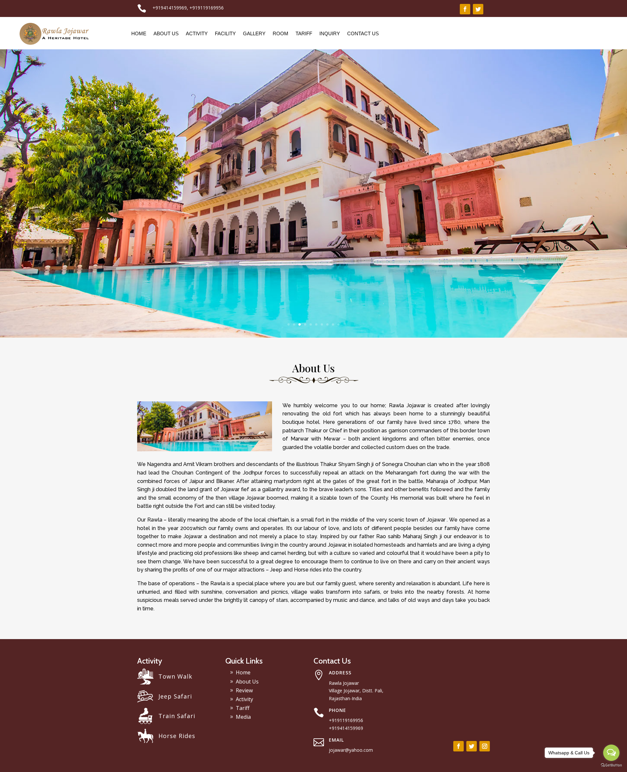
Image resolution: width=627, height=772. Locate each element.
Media (243, 716)
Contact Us (363, 33)
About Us (166, 33)
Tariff (304, 33)
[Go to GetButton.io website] (611, 765)
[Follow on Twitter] (478, 9)
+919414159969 (170, 8)
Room (280, 33)
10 (338, 324)
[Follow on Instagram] (484, 746)
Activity (197, 33)
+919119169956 (206, 8)
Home (138, 33)
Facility (225, 33)
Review (244, 690)
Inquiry (329, 33)
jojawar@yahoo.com (351, 750)
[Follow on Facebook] (465, 9)
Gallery (254, 33)
